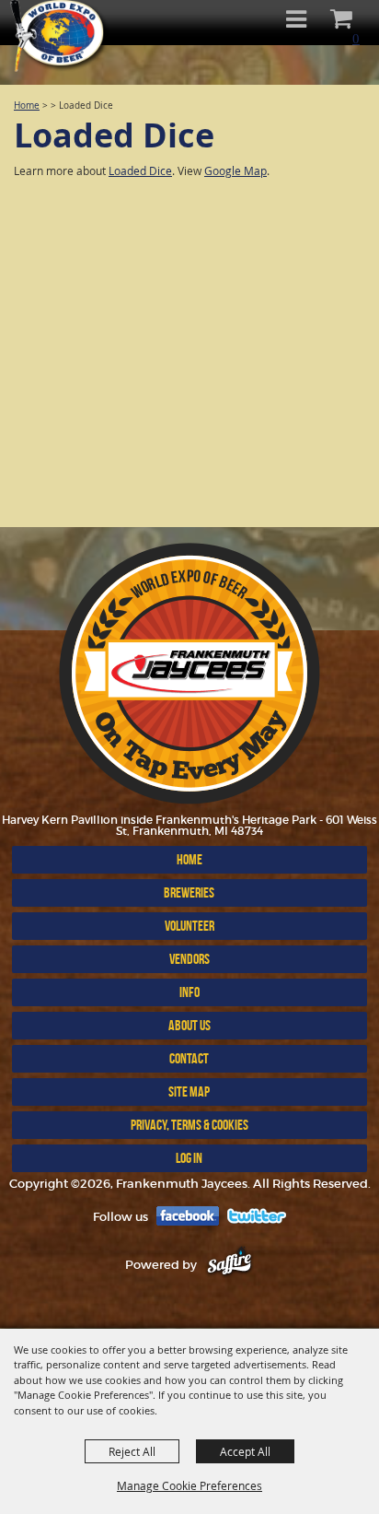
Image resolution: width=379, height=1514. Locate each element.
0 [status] (356, 38)
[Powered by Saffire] (229, 1265)
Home (27, 105)
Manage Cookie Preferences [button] (189, 1485)
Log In (189, 1158)
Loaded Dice (140, 170)
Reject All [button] (132, 1451)
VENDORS (189, 959)
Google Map (235, 170)
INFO (189, 992)
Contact (189, 1058)
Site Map (189, 1091)
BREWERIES (189, 892)
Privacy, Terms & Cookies (189, 1125)
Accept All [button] (245, 1451)
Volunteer (189, 925)
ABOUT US (189, 1025)
